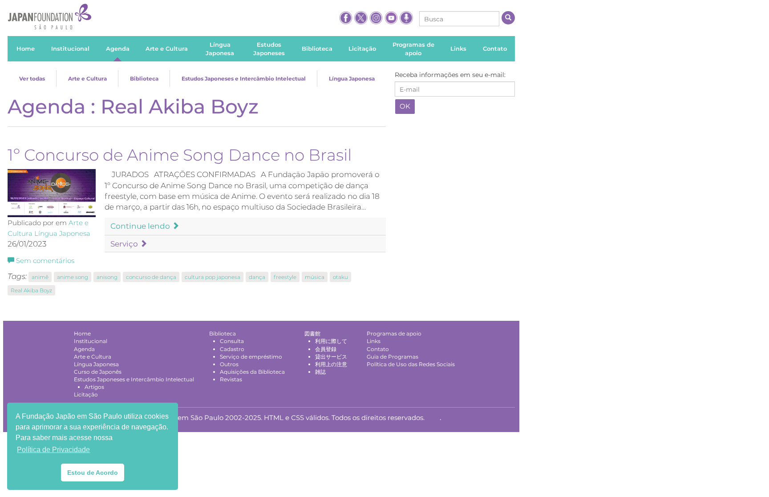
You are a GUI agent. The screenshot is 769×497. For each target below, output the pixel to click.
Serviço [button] (125, 243)
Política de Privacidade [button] (53, 449)
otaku (340, 277)
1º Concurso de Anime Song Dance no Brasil (180, 155)
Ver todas (32, 78)
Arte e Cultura (87, 78)
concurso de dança (151, 277)
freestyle (285, 277)
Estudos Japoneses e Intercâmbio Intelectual (244, 78)
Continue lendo (141, 226)
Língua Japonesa (352, 78)
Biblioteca (144, 78)
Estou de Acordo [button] (92, 472)
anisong (107, 277)
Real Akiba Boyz (31, 290)
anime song (72, 277)
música (314, 277)
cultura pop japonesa (212, 277)
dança (257, 277)
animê (40, 277)
